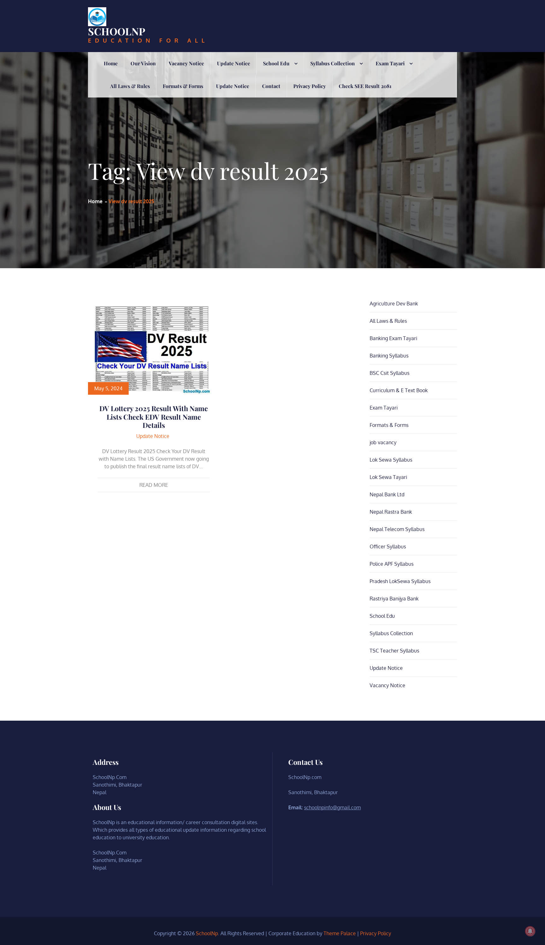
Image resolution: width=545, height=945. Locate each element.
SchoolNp (116, 31)
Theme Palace (340, 933)
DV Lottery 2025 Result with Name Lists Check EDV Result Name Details (153, 417)
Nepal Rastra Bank (391, 512)
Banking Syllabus (389, 355)
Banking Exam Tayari (393, 338)
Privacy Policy (309, 86)
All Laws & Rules (130, 86)
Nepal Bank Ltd (387, 494)
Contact (271, 86)
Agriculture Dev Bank (394, 303)
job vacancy (383, 442)
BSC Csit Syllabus (389, 373)
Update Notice (233, 63)
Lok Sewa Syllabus (391, 460)
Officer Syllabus (388, 546)
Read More (153, 485)
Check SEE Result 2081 (365, 86)
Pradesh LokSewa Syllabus (400, 581)
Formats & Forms (183, 86)
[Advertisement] (272, 145)
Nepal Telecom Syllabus (397, 529)
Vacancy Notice (186, 63)
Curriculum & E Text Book (399, 390)
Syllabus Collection (332, 63)
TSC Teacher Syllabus (394, 650)
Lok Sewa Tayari (388, 477)
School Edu (276, 63)
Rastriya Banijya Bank (394, 598)
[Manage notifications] (530, 931)
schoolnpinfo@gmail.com (332, 807)
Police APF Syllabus (391, 564)
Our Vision (143, 63)
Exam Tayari (390, 63)
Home (111, 63)
